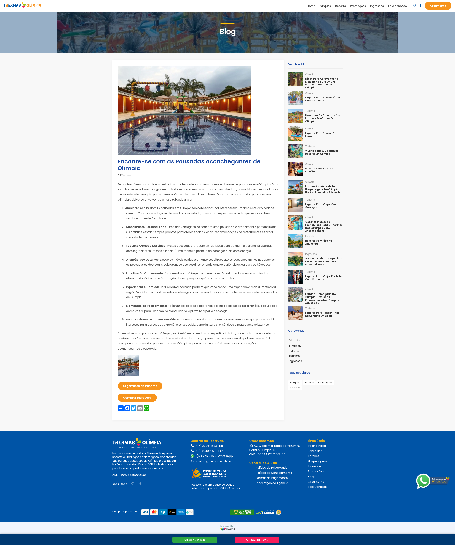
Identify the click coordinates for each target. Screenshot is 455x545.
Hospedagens (317, 461)
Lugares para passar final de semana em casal (322, 314)
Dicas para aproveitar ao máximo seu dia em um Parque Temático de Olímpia (321, 83)
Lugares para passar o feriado (320, 134)
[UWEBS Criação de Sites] (227, 529)
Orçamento (316, 482)
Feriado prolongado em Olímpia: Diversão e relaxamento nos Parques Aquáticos (322, 298)
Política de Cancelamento (273, 473)
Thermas (295, 346)
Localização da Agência (271, 483)
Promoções (325, 382)
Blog (311, 476)
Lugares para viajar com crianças (321, 205)
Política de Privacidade (271, 468)
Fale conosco (397, 6)
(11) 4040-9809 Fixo (209, 451)
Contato (295, 387)
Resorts (294, 351)
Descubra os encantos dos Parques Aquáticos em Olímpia (323, 118)
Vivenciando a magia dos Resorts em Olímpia (321, 152)
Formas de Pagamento (271, 478)
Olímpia (294, 340)
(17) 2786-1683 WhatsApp (214, 456)
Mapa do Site (310, 492)
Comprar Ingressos (137, 398)
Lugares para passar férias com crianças (323, 99)
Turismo (294, 356)
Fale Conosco (317, 487)
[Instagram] (133, 483)
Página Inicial (317, 446)
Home (311, 6)
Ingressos (295, 361)
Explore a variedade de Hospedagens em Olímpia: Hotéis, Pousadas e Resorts (323, 189)
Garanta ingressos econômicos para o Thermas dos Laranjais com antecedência (324, 226)
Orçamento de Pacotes (140, 386)
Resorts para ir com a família (319, 170)
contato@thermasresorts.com (214, 461)
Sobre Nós (315, 451)
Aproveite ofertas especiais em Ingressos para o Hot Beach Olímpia (323, 261)
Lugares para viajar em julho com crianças (324, 277)
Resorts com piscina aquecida (318, 242)
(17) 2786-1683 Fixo (209, 446)
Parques (295, 382)
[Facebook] (141, 483)
